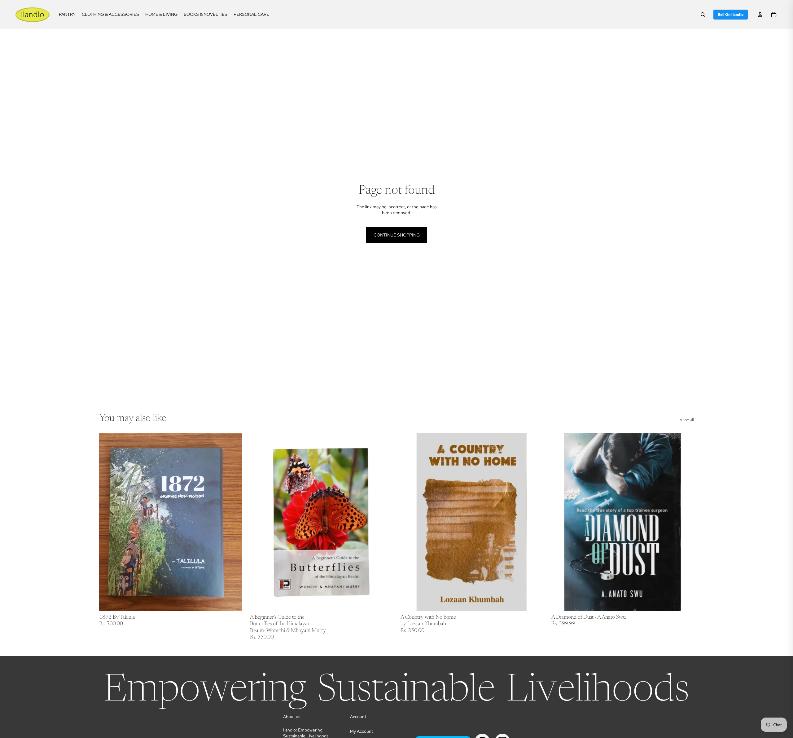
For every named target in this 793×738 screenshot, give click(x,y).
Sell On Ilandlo (730, 14)
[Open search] (703, 14)
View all (687, 419)
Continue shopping (397, 235)
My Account (361, 731)
